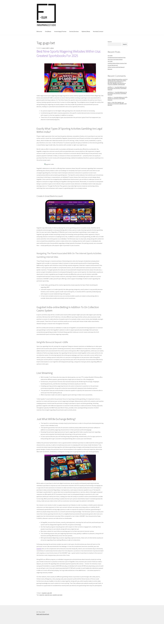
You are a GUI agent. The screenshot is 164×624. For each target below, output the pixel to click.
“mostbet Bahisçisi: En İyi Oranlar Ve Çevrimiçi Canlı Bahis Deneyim (117, 88)
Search (110, 41)
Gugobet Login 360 (47, 593)
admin (52, 48)
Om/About (48, 31)
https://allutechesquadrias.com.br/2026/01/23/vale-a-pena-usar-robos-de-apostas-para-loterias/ (117, 81)
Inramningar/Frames (60, 31)
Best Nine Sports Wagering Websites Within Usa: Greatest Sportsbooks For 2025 (69, 53)
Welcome (39, 31)
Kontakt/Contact (98, 31)
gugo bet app (48, 595)
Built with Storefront (43, 614)
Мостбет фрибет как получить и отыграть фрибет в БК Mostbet (117, 83)
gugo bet (41, 595)
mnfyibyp (110, 92)
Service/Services (74, 31)
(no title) (110, 55)
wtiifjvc (110, 97)
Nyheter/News (86, 31)
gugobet (39, 548)
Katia (109, 102)
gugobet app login (57, 595)
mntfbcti (110, 87)
